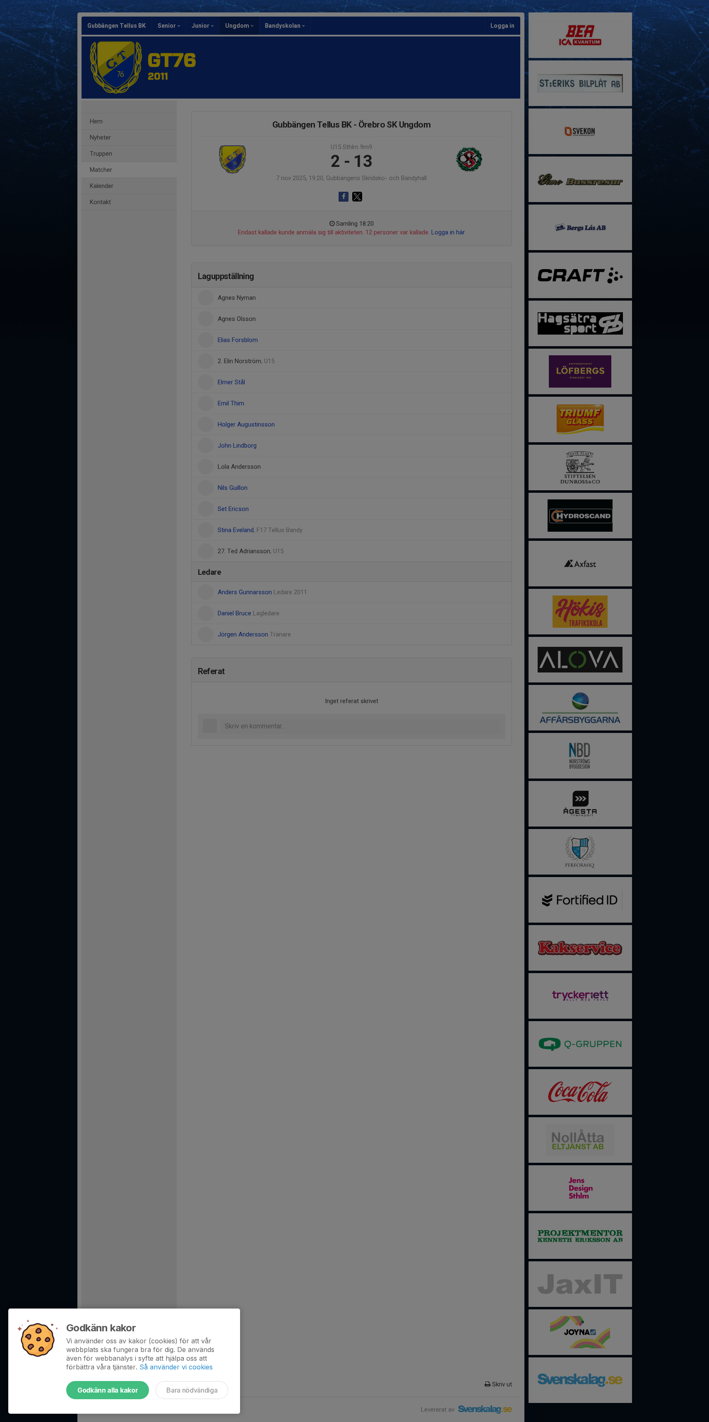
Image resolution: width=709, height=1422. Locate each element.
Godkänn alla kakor (107, 1390)
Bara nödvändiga (191, 1390)
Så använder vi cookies (176, 1367)
